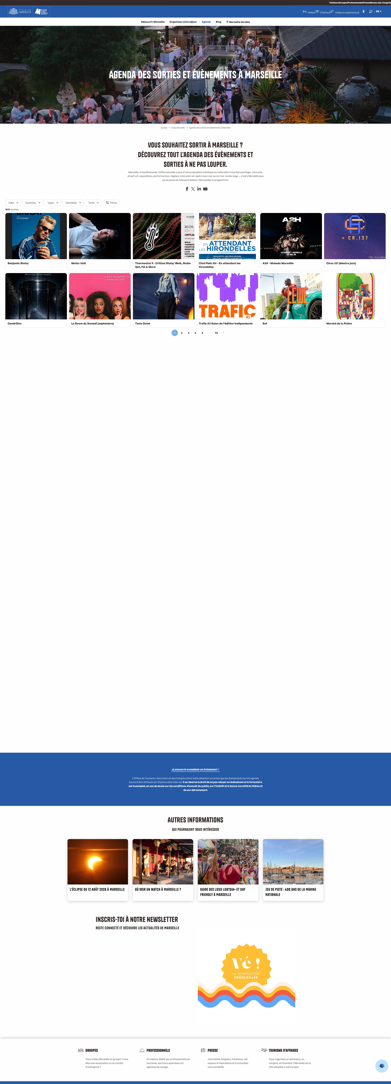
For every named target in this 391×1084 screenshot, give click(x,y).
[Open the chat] (382, 1066)
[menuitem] (29, 11)
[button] (371, 11)
